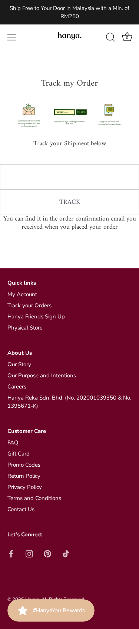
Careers (16, 386)
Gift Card (18, 453)
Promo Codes (23, 465)
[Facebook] (11, 553)
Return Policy (23, 476)
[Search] (110, 38)
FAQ (13, 442)
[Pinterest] (47, 553)
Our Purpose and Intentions (41, 375)
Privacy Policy (24, 487)
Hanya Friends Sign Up (36, 316)
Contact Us (20, 509)
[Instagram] (29, 553)
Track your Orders (29, 305)
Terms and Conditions (34, 498)
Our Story (19, 364)
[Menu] (12, 37)
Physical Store (25, 327)
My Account (22, 294)
